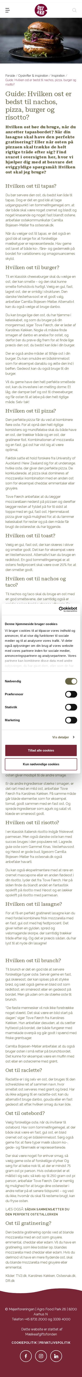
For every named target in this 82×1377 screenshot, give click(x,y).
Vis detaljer (60, 737)
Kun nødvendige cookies (41, 764)
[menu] (7, 10)
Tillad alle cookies (41, 750)
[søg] (74, 10)
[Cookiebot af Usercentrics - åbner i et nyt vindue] (59, 609)
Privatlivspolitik (54, 1342)
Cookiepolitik (24, 1342)
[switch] (71, 694)
